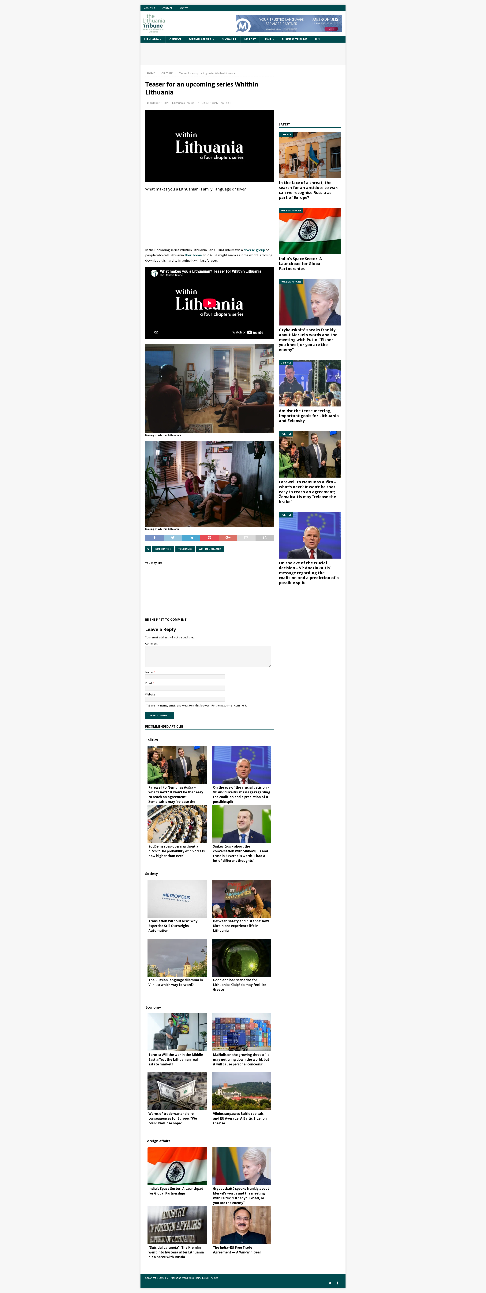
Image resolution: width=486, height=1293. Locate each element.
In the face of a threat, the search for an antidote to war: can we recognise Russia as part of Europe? (308, 190)
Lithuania (151, 39)
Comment (151, 643)
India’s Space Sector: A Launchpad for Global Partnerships (300, 263)
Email (149, 683)
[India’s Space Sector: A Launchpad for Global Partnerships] (310, 231)
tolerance (185, 549)
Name (149, 672)
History (250, 39)
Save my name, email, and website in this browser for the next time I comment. (198, 705)
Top (221, 103)
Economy (153, 1007)
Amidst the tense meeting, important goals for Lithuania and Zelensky (309, 415)
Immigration (163, 549)
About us (149, 8)
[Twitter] (330, 1283)
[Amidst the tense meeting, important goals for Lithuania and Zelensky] (310, 383)
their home (193, 255)
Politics (151, 739)
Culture (204, 103)
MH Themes (211, 1278)
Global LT (229, 39)
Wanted (184, 8)
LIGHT (267, 39)
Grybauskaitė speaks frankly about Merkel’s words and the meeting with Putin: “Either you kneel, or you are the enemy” (308, 339)
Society (214, 103)
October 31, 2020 (159, 103)
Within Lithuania (210, 549)
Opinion (175, 39)
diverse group (255, 250)
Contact (167, 8)
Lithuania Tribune (184, 103)
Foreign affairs (200, 39)
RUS (317, 39)
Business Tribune (294, 39)
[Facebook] (337, 1283)
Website (150, 694)
